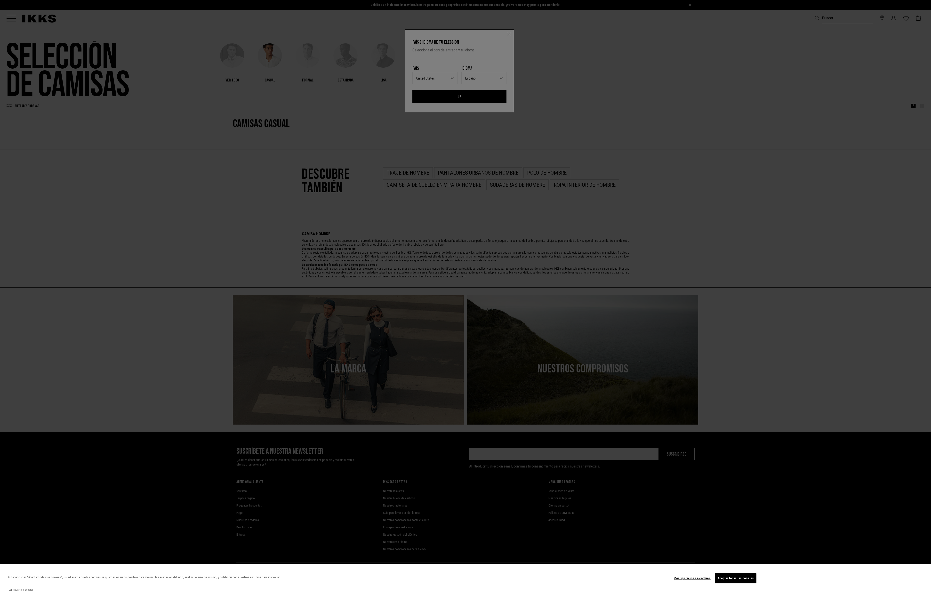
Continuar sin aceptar (20, 589)
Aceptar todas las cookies (735, 578)
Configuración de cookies (692, 578)
